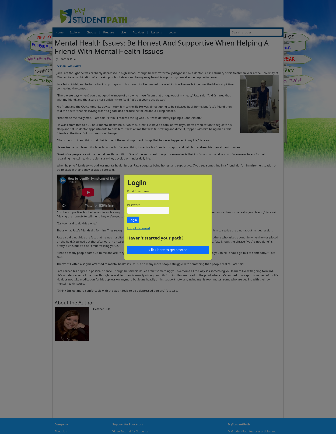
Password (133, 205)
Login (133, 220)
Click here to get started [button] (168, 249)
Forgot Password (138, 228)
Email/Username (138, 191)
